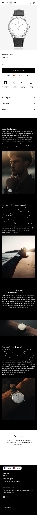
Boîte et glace (6, 98)
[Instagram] (8, 497)
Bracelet (4, 109)
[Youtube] (4, 497)
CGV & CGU (7, 476)
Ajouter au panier (18, 70)
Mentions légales (8, 479)
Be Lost (9, 507)
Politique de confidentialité (11, 481)
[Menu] (3, 3)
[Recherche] (30, 3)
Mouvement (5, 104)
